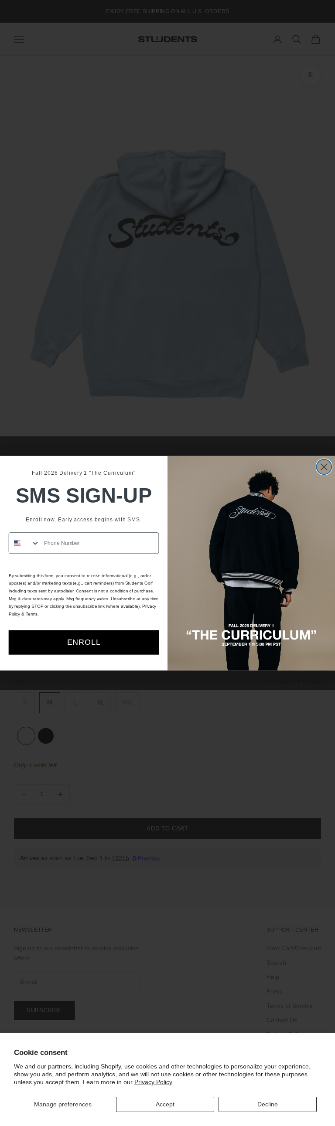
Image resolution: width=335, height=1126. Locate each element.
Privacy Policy (153, 1081)
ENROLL (84, 642)
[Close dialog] (324, 466)
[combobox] (24, 542)
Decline (267, 1104)
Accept (165, 1104)
